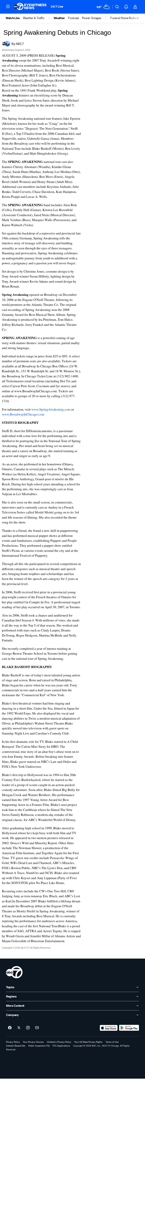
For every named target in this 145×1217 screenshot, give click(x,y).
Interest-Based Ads (15, 1046)
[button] (8, 6)
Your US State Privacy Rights (88, 1042)
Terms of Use (112, 1042)
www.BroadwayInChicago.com (23, 414)
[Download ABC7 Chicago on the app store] (109, 1028)
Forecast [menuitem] (73, 18)
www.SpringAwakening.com (50, 409)
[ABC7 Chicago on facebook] (10, 1028)
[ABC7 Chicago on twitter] (19, 1028)
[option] (14, 18)
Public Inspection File (39, 1046)
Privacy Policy (13, 1042)
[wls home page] (14, 972)
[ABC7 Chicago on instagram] (28, 1028)
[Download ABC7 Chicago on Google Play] (129, 1028)
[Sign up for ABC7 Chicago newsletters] (37, 1028)
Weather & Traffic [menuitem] (34, 18)
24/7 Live (57, 6)
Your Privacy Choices (33, 1042)
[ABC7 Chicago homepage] (30, 7)
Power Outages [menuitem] (91, 18)
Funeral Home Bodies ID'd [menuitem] (126, 18)
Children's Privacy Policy (59, 1042)
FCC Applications (61, 1046)
